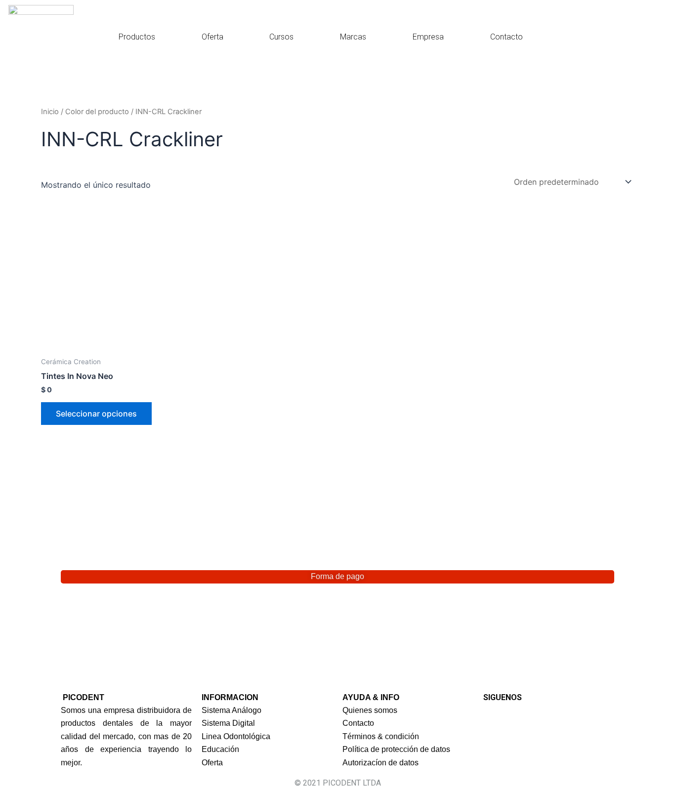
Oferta (212, 37)
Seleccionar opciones (96, 413)
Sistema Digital (228, 723)
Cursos (281, 37)
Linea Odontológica (236, 736)
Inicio (50, 111)
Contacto (506, 37)
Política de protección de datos (396, 749)
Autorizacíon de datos (380, 762)
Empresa (428, 37)
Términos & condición (380, 736)
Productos (137, 37)
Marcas (353, 37)
